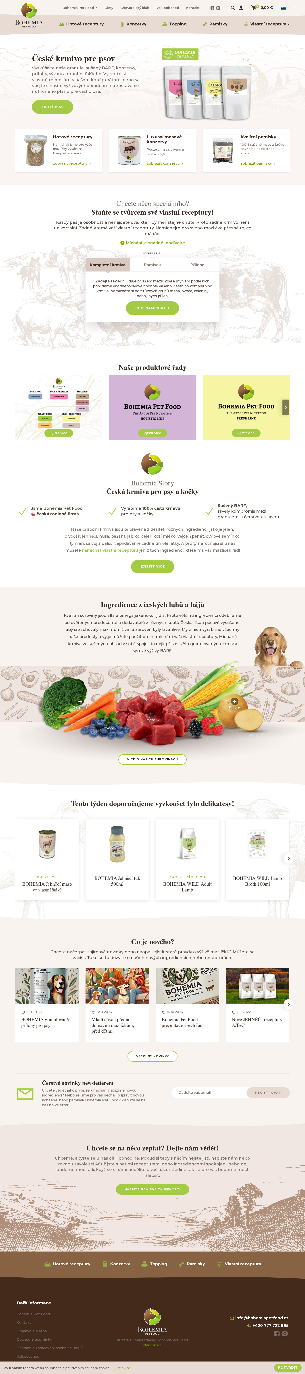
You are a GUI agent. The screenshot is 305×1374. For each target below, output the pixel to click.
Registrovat (268, 1092)
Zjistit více (152, 566)
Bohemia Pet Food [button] (79, 8)
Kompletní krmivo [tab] (108, 265)
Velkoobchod (168, 8)
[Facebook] (213, 8)
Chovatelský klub (134, 8)
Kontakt (193, 8)
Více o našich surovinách (152, 759)
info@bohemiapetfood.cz (261, 1318)
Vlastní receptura (243, 1264)
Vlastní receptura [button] (268, 24)
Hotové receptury (85, 24)
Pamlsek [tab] (152, 265)
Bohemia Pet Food (33, 1314)
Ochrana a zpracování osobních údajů (50, 1348)
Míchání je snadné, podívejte (155, 242)
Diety (109, 8)
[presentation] (285, 407)
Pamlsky (218, 24)
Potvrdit (288, 1368)
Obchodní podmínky (34, 1339)
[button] (80, 704)
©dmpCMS (152, 1345)
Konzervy (136, 24)
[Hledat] (232, 7)
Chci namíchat (151, 308)
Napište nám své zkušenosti (152, 1189)
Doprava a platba (32, 1331)
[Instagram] (218, 8)
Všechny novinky (152, 1056)
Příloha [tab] (197, 265)
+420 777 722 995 (269, 1325)
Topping (178, 24)
